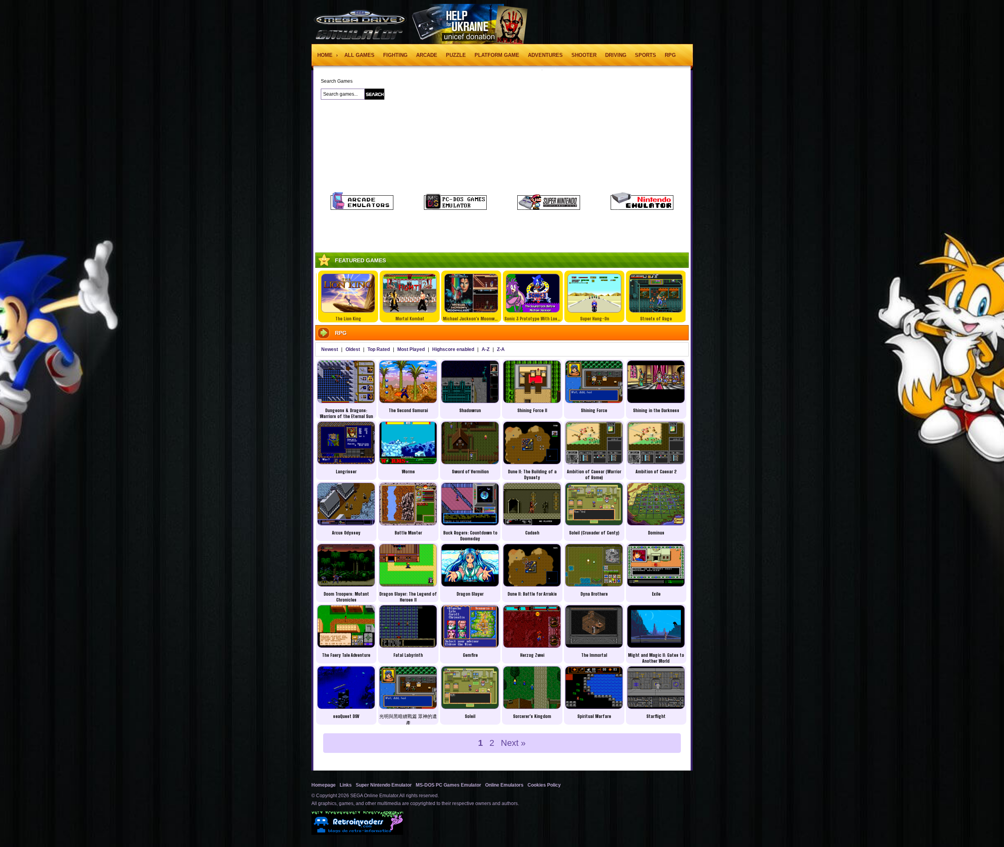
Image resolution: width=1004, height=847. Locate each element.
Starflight (656, 716)
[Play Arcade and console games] (362, 208)
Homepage (323, 785)
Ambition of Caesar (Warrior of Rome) (594, 474)
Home (325, 55)
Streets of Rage (597, 319)
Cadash (532, 533)
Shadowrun (470, 410)
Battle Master (408, 533)
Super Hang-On (535, 319)
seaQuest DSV (346, 716)
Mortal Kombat (350, 319)
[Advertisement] (269, 199)
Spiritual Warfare (594, 716)
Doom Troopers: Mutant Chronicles (346, 597)
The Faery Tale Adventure (346, 655)
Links (346, 785)
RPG (670, 55)
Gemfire (470, 655)
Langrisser (346, 471)
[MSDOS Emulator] (455, 208)
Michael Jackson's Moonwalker (415, 319)
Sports (645, 55)
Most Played (411, 349)
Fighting (395, 55)
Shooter (584, 55)
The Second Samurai (408, 410)
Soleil (470, 716)
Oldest (353, 349)
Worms (408, 471)
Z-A (501, 349)
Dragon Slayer (470, 594)
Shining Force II (532, 410)
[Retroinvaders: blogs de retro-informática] (357, 833)
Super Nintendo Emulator (384, 785)
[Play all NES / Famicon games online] (642, 208)
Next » (513, 743)
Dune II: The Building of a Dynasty (532, 474)
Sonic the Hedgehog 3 (658, 319)
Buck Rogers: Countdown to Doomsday (470, 536)
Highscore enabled (453, 349)
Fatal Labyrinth (408, 655)
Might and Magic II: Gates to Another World (656, 658)
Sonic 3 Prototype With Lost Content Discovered (493, 319)
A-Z (485, 349)
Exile (656, 594)
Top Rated (378, 349)
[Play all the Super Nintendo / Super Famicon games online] (548, 208)
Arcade (426, 55)
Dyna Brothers (594, 594)
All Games (359, 55)
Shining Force (594, 410)
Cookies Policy (544, 785)
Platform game (497, 55)
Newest (329, 349)
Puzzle (456, 55)
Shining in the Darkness (656, 410)
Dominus (656, 533)
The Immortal (594, 655)
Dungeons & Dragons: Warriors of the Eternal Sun (346, 413)
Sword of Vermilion (470, 471)
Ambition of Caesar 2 (656, 471)
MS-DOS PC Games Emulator (448, 785)
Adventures (545, 55)
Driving (615, 55)
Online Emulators (504, 785)
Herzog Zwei (532, 655)
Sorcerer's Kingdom (532, 716)
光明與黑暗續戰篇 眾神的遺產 (408, 719)
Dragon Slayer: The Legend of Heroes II (408, 597)
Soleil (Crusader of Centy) (594, 533)
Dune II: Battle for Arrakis (532, 594)
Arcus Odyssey (346, 533)
